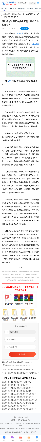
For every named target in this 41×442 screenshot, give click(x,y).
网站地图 (20, 417)
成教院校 (21, 8)
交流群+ (24, 28)
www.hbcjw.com (27, 362)
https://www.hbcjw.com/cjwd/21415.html (19, 365)
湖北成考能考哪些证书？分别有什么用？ (21, 369)
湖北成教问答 (16, 14)
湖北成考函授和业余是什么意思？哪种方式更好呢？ (19, 403)
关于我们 (14, 417)
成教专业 (30, 8)
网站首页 (4, 8)
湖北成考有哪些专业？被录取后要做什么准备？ (17, 391)
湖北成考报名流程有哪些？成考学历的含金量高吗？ (19, 409)
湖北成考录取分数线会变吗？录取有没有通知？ (17, 388)
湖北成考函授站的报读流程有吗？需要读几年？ (17, 397)
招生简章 (13, 8)
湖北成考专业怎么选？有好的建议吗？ (14, 406)
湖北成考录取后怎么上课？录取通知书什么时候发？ (19, 394)
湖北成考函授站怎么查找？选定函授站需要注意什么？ (19, 400)
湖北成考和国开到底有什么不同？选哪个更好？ (23, 373)
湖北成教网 (7, 14)
